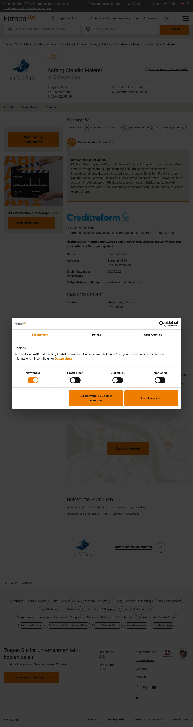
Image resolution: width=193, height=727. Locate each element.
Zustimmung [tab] (40, 334)
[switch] (75, 380)
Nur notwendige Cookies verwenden (95, 398)
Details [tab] (96, 334)
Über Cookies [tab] (153, 334)
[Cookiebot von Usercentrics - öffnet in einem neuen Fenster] (162, 324)
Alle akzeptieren (151, 398)
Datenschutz (64, 358)
